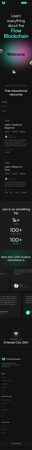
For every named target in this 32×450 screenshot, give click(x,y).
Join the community (16, 443)
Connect (24, 2)
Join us (4, 365)
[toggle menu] (28, 3)
